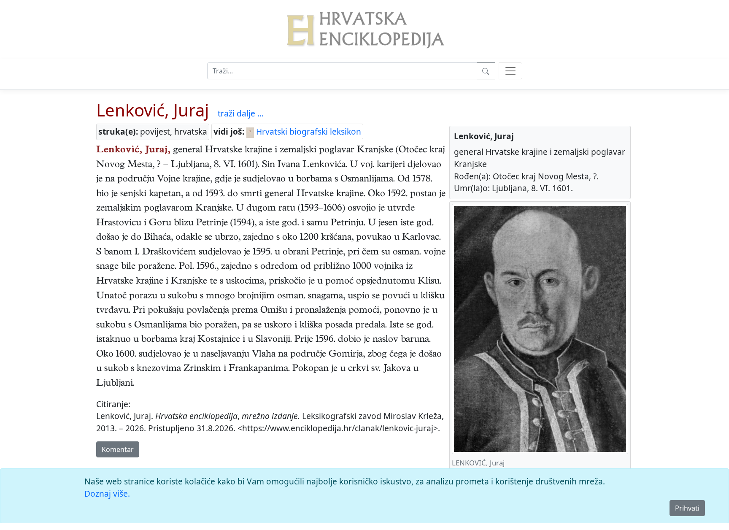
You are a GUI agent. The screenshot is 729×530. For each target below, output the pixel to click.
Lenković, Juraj (152, 110)
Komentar (118, 449)
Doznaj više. (107, 493)
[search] (510, 70)
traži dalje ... (241, 113)
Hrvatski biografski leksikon (307, 131)
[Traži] (486, 70)
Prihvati (687, 508)
